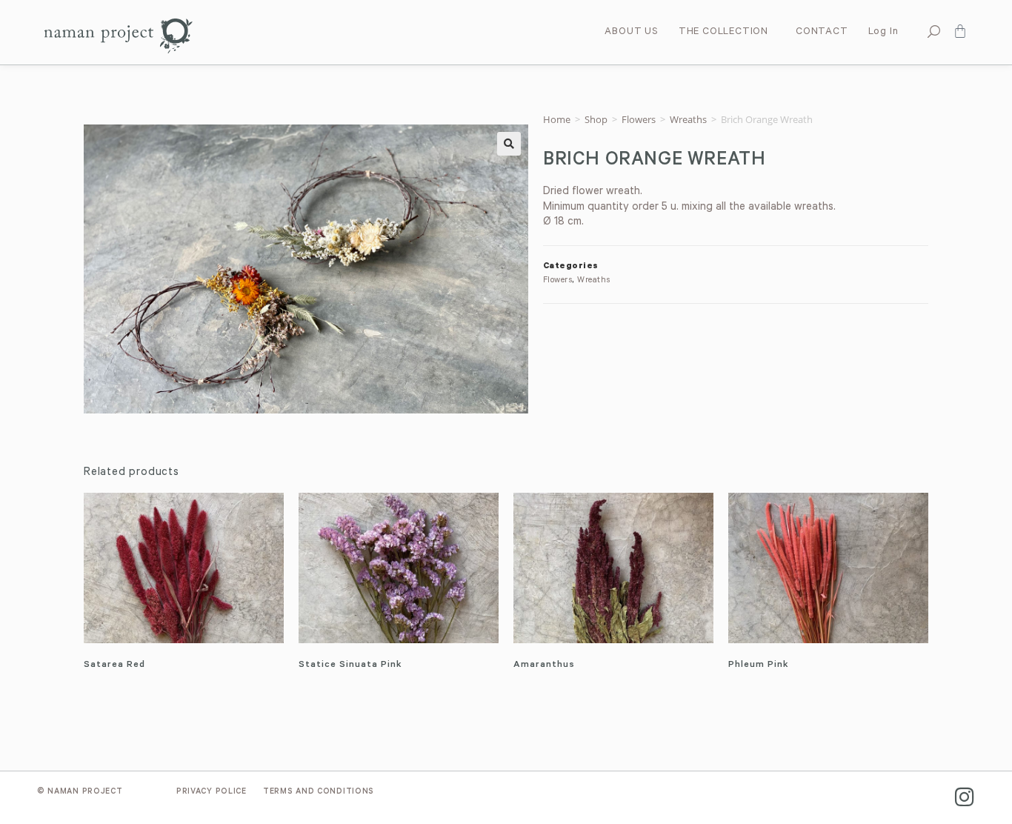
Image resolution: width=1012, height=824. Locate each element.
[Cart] (960, 31)
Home (556, 119)
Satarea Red (114, 665)
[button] (509, 144)
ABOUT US (631, 32)
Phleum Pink (758, 665)
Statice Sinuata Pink (350, 665)
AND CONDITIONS (318, 792)
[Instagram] (964, 797)
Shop (596, 119)
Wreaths (688, 119)
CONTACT (822, 32)
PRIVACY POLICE (211, 792)
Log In (883, 32)
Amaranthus (544, 665)
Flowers (639, 119)
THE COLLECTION (723, 32)
